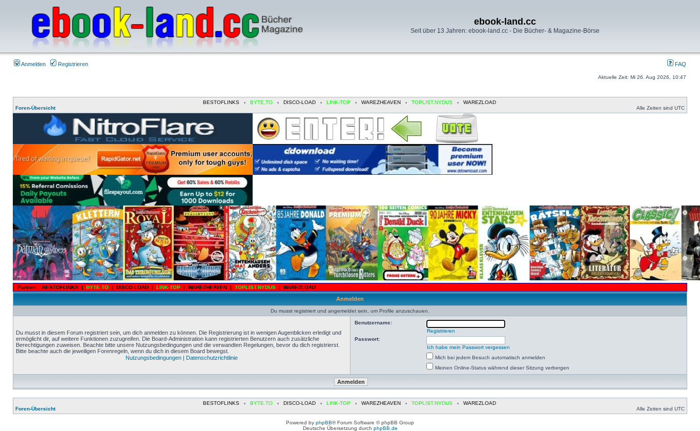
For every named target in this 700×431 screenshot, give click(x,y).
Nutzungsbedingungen (153, 358)
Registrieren (72, 64)
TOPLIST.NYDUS (431, 102)
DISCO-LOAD (299, 102)
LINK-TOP (338, 102)
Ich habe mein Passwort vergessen (468, 347)
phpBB (324, 422)
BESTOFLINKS (221, 102)
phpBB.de (386, 428)
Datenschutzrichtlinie (212, 358)
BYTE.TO (261, 102)
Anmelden (33, 64)
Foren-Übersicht (35, 108)
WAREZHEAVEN (381, 102)
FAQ (679, 64)
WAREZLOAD (479, 102)
